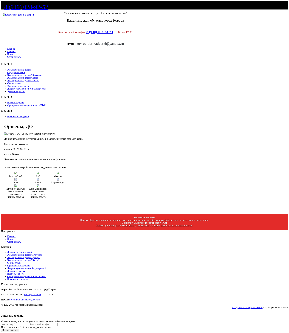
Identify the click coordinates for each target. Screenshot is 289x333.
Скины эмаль (14, 263)
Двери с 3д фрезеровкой (19, 252)
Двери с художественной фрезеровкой (26, 268)
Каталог (11, 51)
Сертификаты (14, 57)
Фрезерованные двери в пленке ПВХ (26, 276)
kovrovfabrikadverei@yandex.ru (100, 44)
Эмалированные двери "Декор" (23, 257)
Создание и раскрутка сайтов (247, 307)
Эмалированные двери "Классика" (25, 254)
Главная (11, 48)
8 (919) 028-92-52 (26, 7)
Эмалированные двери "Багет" (23, 260)
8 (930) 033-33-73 (99, 32)
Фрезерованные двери (18, 265)
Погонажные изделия (18, 279)
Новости (11, 54)
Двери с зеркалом (16, 271)
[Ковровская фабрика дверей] (18, 14)
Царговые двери (15, 273)
